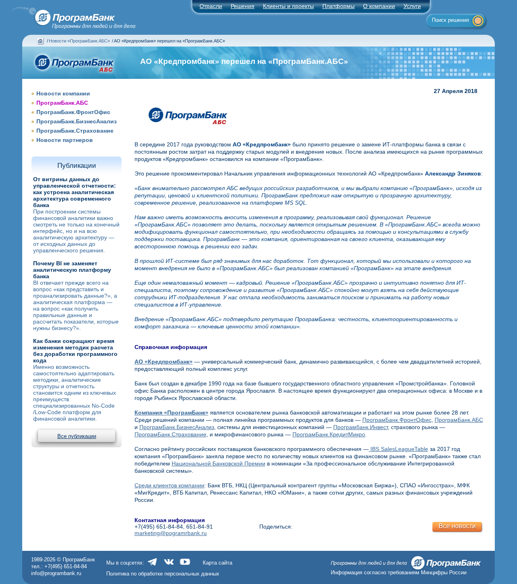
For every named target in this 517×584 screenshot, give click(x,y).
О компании (379, 6)
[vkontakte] (169, 566)
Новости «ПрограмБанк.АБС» (79, 40)
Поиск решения (450, 20)
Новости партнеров (64, 140)
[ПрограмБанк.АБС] (193, 131)
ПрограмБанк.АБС (62, 102)
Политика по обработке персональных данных (162, 574)
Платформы (338, 6)
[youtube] (185, 566)
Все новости (457, 526)
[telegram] (153, 566)
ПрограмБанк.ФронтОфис (73, 112)
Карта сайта (217, 563)
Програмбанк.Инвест (360, 427)
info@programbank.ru (56, 573)
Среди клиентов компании (169, 485)
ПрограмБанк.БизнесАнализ (76, 121)
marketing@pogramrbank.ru (171, 533)
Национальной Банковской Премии (218, 463)
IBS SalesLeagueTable (398, 449)
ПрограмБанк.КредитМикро (328, 434)
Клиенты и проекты (288, 6)
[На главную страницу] (69, 16)
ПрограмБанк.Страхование (74, 130)
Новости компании (63, 93)
